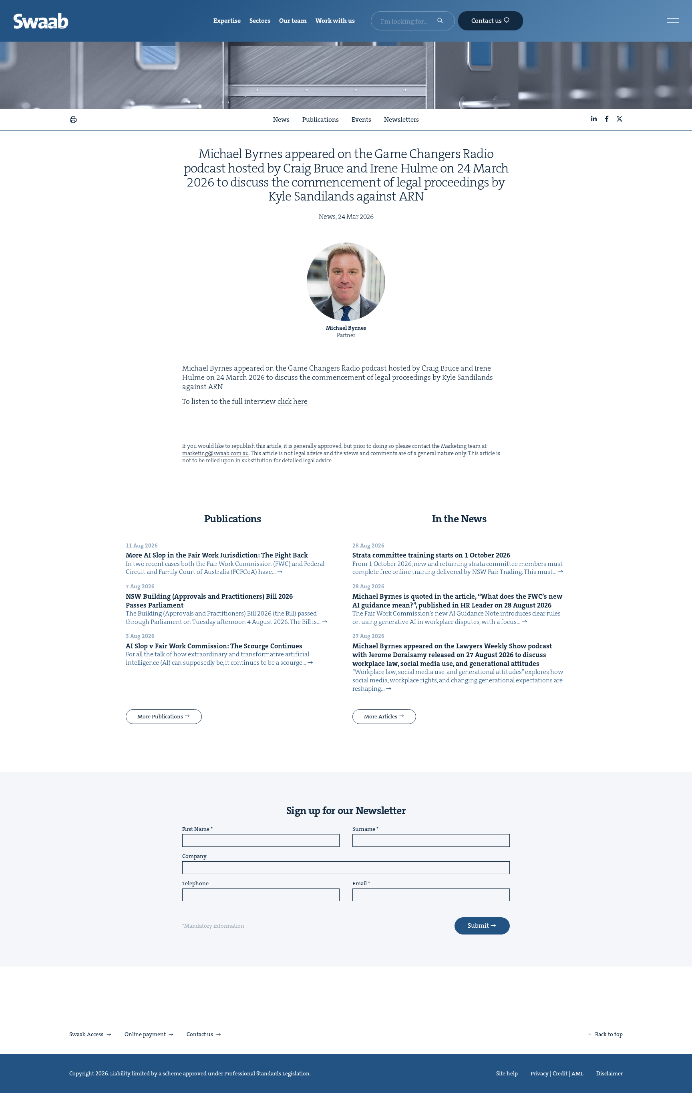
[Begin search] (440, 21)
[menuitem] (227, 21)
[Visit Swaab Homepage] (41, 21)
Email (359, 883)
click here (293, 401)
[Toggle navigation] (673, 21)
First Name (195, 829)
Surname (363, 829)
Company (194, 856)
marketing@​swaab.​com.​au (215, 453)
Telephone (195, 883)
